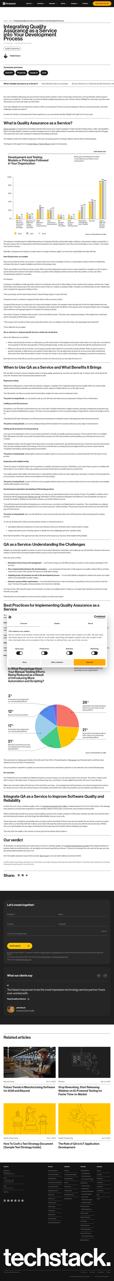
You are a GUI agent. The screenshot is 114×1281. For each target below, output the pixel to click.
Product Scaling (51, 1206)
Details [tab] (57, 623)
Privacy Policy (45, 957)
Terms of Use (45, 952)
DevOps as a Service (85, 1206)
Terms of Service (58, 957)
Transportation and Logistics (70, 1174)
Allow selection (57, 662)
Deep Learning (85, 1197)
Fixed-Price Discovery (53, 1170)
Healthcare (66, 1170)
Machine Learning (86, 1185)
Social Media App (68, 1190)
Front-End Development (86, 1229)
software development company (77, 846)
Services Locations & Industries (101, 1276)
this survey (73, 760)
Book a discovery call (102, 3)
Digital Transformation (85, 1217)
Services (29, 3)
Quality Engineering (12, 49)
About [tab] (90, 623)
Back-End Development (86, 1233)
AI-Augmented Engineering (54, 1222)
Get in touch (44, 856)
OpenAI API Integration (87, 1194)
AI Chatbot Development (87, 1199)
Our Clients (99, 1174)
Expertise (52, 3)
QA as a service (9, 129)
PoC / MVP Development (53, 1174)
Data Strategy (51, 1194)
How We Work (100, 1178)
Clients (63, 3)
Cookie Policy (56, 952)
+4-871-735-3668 (9, 1181)
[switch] (44, 653)
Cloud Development (85, 1170)
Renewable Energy (68, 1178)
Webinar (61, 1082)
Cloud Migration (51, 1210)
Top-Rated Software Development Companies (80, 1276)
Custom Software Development (55, 1182)
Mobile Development (85, 1225)
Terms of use (92, 1272)
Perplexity (21, 73)
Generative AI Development (88, 1191)
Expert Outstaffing (52, 1218)
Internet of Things (84, 1213)
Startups (66, 1182)
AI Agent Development (86, 1202)
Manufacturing (9, 1082)
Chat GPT (9, 73)
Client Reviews (100, 1190)
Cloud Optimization (86, 1173)
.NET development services (87, 1236)
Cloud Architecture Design (87, 1179)
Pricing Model (100, 1182)
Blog (10, 21)
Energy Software (68, 1198)
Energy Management (69, 1194)
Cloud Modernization (86, 1176)
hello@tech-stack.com (8, 1188)
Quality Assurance (52, 1202)
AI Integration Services (53, 1190)
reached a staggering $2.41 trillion (54, 806)
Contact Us (6, 1192)
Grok (44, 73)
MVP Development (52, 1178)
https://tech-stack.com (23, 960)
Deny (24, 662)
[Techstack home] (9, 3)
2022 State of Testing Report (39, 144)
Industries (40, 3)
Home (6, 21)
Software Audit (51, 1198)
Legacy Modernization (53, 1186)
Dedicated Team (51, 1214)
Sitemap (108, 1272)
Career (98, 1198)
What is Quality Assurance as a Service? (21, 83)
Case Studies (100, 1186)
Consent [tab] (23, 623)
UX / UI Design (84, 1221)
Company (74, 3)
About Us (99, 1170)
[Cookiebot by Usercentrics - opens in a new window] (95, 617)
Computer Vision (85, 1188)
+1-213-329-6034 (9, 1180)
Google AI (34, 73)
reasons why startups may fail (29, 497)
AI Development (84, 1183)
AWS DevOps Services (86, 1209)
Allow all (89, 662)
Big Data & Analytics (85, 1240)
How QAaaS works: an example (55, 83)
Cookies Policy (101, 1272)
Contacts (85, 3)
